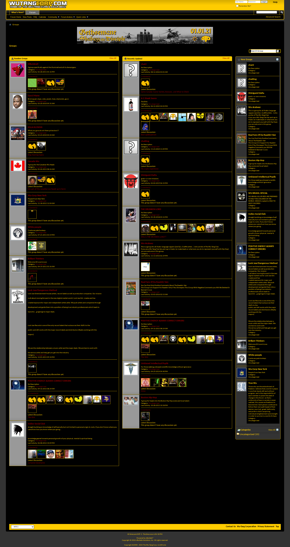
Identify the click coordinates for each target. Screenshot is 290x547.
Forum (32, 12)
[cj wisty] (69, 399)
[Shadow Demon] (60, 399)
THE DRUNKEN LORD (151, 209)
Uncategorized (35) (249, 434)
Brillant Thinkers (36, 259)
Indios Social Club (36, 424)
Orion (143, 391)
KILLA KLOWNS (35, 127)
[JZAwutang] (78, 399)
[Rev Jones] (32, 399)
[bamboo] (219, 117)
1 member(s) (32, 108)
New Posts (27, 17)
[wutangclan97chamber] (32, 83)
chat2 (144, 64)
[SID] (32, 114)
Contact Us (231, 526)
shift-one (162, 545)
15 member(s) (146, 111)
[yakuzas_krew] (210, 228)
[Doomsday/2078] (32, 408)
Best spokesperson (148, 135)
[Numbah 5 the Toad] (154, 228)
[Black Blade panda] (145, 194)
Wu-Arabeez (147, 243)
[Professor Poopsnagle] (41, 246)
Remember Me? (244, 6)
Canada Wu (33, 161)
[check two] (182, 228)
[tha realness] (145, 416)
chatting (145, 141)
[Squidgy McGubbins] (145, 126)
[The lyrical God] (145, 228)
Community (52, 17)
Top (277, 526)
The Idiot (31, 417)
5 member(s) (32, 447)
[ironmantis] (200, 117)
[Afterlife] (41, 83)
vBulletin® (150, 538)
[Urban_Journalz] (154, 382)
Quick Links (81, 17)
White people (34, 227)
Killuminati (33, 64)
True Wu (252, 383)
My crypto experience (149, 169)
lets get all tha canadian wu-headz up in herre (47, 189)
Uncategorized (40, 70)
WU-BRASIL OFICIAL (258, 193)
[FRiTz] (41, 146)
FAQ (35, 17)
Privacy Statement (266, 526)
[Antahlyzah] (41, 399)
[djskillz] (32, 180)
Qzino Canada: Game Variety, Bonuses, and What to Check (165, 92)
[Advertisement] (145, 497)
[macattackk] (60, 83)
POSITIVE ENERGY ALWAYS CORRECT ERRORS (49, 381)
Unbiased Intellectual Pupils (154, 363)
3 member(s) (32, 174)
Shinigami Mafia (149, 175)
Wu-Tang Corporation (246, 526)
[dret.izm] (32, 146)
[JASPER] (32, 246)
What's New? (17, 12)
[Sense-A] (200, 228)
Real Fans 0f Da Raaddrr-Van (154, 282)
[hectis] (106, 399)
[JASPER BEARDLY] (96, 399)
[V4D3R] (182, 382)
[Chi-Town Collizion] (41, 454)
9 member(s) (145, 222)
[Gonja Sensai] (32, 277)
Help (275, 2)
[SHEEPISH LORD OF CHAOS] (173, 228)
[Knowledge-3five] (145, 305)
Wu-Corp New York (37, 195)
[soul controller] (50, 399)
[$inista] (69, 454)
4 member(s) (32, 76)
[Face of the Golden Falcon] (163, 382)
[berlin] (145, 160)
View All (112, 58)
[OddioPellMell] (219, 228)
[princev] (32, 368)
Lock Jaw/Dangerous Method (42, 290)
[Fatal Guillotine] (145, 382)
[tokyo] (145, 83)
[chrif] (145, 266)
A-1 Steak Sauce (149, 98)
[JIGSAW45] (60, 454)
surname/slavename (36, 463)
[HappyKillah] (32, 214)
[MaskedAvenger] (182, 117)
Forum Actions (67, 17)
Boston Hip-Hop (149, 397)
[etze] (191, 117)
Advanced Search (273, 17)
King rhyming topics (36, 155)
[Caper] (50, 454)
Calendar (42, 17)
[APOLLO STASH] (210, 117)
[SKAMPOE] (87, 399)
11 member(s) (33, 393)
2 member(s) (32, 140)
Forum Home (15, 17)
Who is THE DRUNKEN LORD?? (153, 237)
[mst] (191, 228)
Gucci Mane (33, 95)
